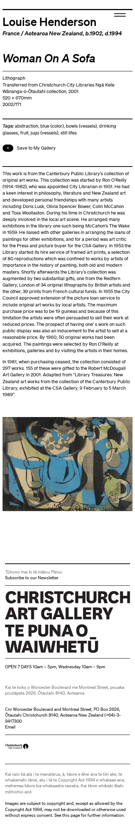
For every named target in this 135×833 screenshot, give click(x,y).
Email (10, 727)
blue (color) (52, 126)
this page (71, 815)
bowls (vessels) (81, 126)
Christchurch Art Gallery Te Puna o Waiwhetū (48, 652)
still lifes (68, 133)
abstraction (26, 126)
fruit (24, 133)
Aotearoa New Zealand (53, 33)
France (11, 33)
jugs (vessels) (44, 133)
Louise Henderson (49, 21)
